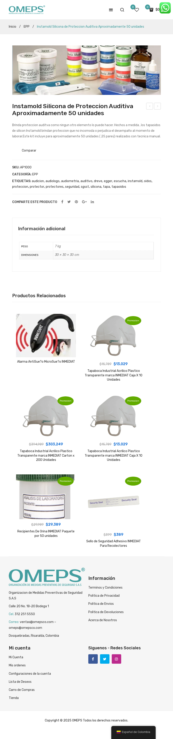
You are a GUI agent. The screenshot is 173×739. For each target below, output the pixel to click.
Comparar (29, 150)
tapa (106, 187)
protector (37, 187)
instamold (135, 181)
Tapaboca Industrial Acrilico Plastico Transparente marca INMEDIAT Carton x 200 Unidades (46, 455)
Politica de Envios (101, 604)
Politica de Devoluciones (106, 612)
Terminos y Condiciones (105, 587)
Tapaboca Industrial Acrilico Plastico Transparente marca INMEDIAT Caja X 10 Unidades (113, 375)
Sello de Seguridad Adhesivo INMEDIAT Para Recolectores (113, 543)
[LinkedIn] (92, 202)
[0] (136, 9)
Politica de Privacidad (104, 596)
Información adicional (41, 228)
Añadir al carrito (113, 354)
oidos (148, 181)
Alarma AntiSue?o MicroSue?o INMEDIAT (149, 106)
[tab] (41, 229)
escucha (120, 181)
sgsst (85, 187)
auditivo (86, 181)
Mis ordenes (17, 665)
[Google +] (84, 202)
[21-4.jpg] (86, 70)
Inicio (12, 27)
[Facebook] (62, 202)
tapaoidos (119, 187)
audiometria (70, 181)
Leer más (46, 352)
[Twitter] (69, 202)
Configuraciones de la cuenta (30, 674)
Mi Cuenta (16, 657)
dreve (98, 181)
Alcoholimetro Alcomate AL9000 (157, 106)
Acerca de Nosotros (102, 620)
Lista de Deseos (20, 682)
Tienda (14, 698)
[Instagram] (116, 659)
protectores (55, 187)
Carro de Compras (22, 690)
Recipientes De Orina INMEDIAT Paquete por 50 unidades (46, 533)
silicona (96, 187)
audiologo (52, 181)
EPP (27, 27)
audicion (38, 181)
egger (108, 181)
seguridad (72, 187)
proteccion (20, 187)
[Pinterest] (76, 202)
